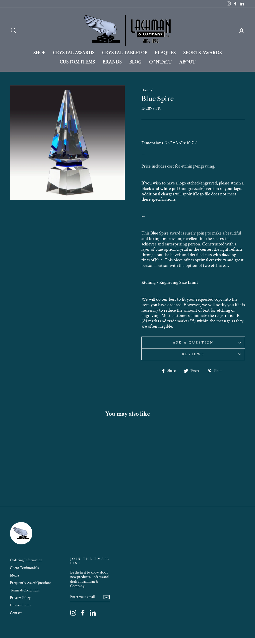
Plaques (165, 53)
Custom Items (77, 62)
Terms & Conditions (25, 590)
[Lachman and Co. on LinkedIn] (93, 613)
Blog (135, 62)
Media (14, 575)
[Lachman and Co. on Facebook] (83, 613)
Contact (160, 62)
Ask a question (193, 342)
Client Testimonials (24, 567)
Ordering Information (26, 560)
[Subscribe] (106, 597)
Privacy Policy (20, 597)
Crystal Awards (74, 53)
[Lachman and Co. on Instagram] (73, 613)
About (187, 62)
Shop (39, 53)
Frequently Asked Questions (30, 582)
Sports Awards (202, 53)
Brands (112, 62)
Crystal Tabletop (124, 53)
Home (145, 90)
